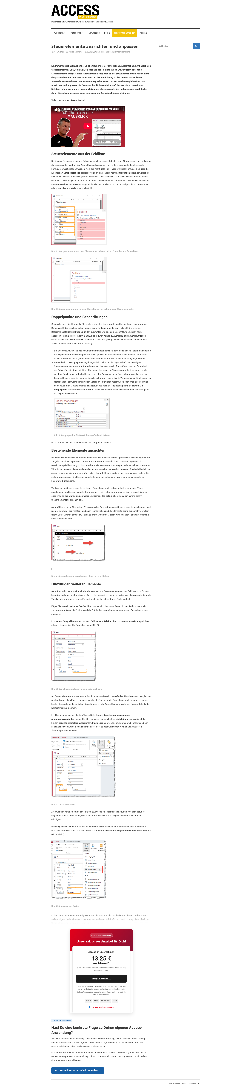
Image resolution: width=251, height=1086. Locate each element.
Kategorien (76, 32)
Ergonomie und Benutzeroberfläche (114, 52)
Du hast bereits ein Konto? (103, 1007)
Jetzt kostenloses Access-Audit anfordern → (77, 1070)
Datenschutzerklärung (177, 1083)
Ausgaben (59, 32)
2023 (96, 52)
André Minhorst (75, 52)
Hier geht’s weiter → (101, 978)
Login (107, 32)
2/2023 (90, 52)
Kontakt (143, 32)
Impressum (194, 1083)
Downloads (94, 32)
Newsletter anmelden (124, 32)
